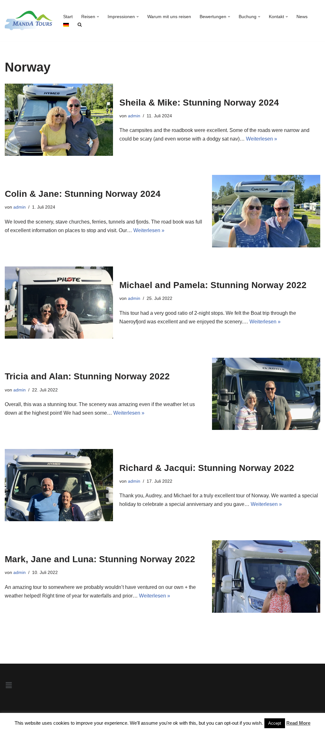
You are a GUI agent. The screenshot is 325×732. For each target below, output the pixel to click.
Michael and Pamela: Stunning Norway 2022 (213, 285)
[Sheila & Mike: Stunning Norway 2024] (59, 120)
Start (68, 16)
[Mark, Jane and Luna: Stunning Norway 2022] (266, 576)
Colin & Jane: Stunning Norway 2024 (83, 194)
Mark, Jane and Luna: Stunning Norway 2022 (100, 559)
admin (134, 115)
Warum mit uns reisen (169, 16)
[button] (98, 17)
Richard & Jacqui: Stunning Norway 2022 (206, 468)
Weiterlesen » (261, 139)
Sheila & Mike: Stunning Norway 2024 (199, 102)
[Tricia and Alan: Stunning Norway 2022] (266, 394)
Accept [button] (274, 723)
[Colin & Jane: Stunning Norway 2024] (266, 211)
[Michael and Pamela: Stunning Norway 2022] (59, 302)
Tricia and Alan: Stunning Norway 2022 (87, 376)
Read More (298, 723)
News (302, 16)
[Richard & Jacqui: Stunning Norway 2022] (59, 485)
